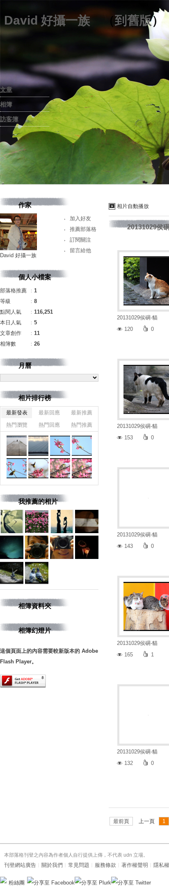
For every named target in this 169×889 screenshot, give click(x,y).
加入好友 (80, 218)
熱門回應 (49, 425)
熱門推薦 (81, 425)
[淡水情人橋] (38, 446)
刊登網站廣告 (20, 865)
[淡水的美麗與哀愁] (60, 446)
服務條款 (105, 865)
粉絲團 (17, 883)
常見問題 (78, 865)
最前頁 (121, 821)
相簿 (6, 104)
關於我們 (52, 865)
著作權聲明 (134, 865)
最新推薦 (81, 412)
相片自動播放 (133, 206)
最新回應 (49, 412)
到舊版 (133, 20)
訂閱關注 (80, 240)
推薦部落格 (83, 229)
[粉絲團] (3, 880)
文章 (6, 89)
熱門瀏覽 (16, 425)
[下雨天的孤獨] (17, 446)
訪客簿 (9, 118)
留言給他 (80, 250)
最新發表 (16, 412)
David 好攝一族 (47, 20)
